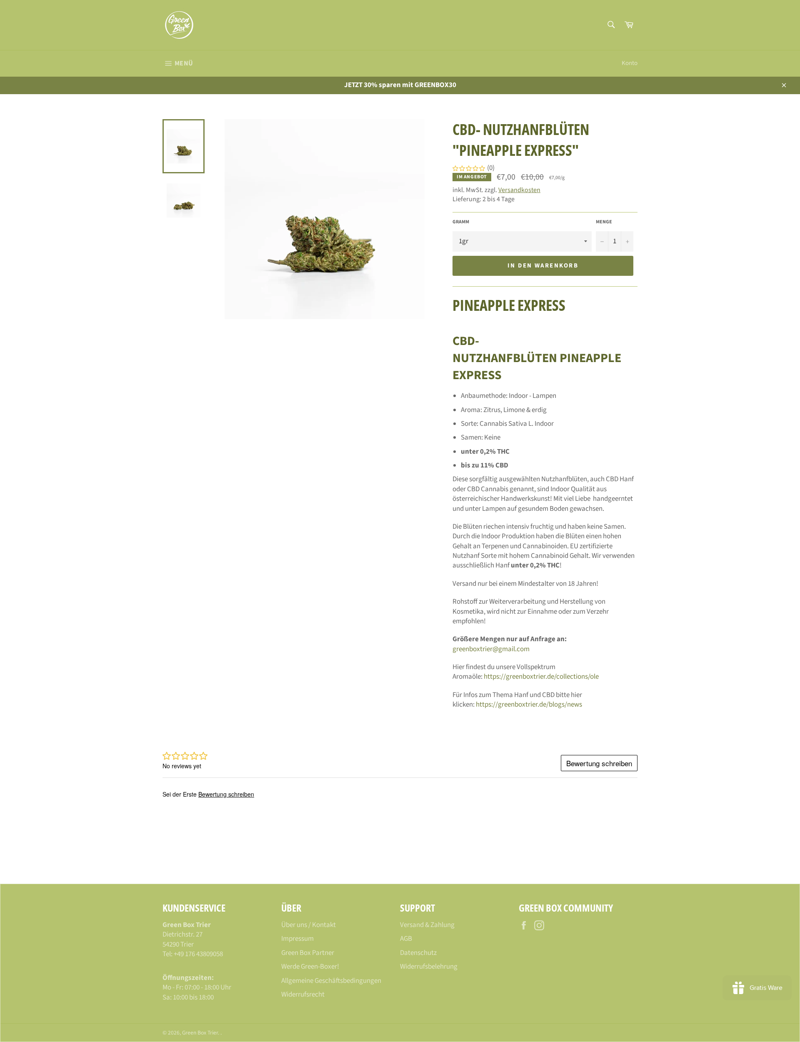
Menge (604, 222)
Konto (630, 63)
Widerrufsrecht (303, 995)
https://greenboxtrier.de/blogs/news (529, 705)
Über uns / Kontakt (308, 925)
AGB (406, 939)
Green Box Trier (200, 1033)
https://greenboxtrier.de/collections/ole (541, 677)
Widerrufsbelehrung (429, 967)
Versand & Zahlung (427, 925)
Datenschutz (418, 953)
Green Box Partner (307, 953)
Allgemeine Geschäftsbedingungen (331, 981)
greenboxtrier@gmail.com (491, 649)
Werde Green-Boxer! (310, 967)
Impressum (297, 939)
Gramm (460, 222)
